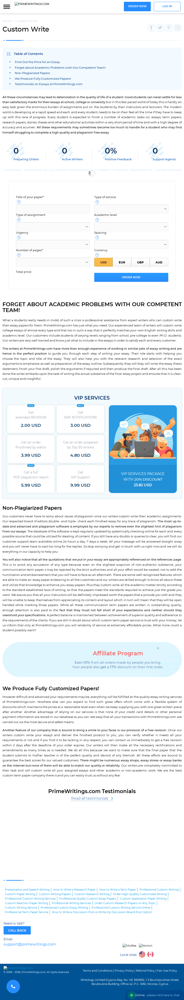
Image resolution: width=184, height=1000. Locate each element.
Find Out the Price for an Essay (37, 62)
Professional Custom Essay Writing (64, 907)
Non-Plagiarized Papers (32, 73)
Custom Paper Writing (20, 894)
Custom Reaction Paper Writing (26, 903)
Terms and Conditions (97, 970)
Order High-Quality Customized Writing (140, 894)
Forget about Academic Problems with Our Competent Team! (60, 67)
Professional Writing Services (71, 903)
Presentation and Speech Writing (27, 889)
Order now (137, 6)
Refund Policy (145, 970)
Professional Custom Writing (159, 889)
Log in (167, 6)
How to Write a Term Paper (117, 889)
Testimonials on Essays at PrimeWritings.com (49, 84)
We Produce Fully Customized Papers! (43, 78)
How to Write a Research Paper (74, 889)
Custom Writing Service (21, 907)
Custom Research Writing (92, 894)
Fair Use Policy (167, 970)
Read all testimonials (89, 798)
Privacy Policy (124, 970)
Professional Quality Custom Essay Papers (87, 898)
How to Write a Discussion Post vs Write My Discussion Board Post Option (102, 912)
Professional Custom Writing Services (30, 898)
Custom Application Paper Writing (143, 898)
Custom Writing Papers (55, 894)
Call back (17, 930)
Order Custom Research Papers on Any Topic (125, 903)
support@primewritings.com (30, 944)
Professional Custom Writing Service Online (121, 907)
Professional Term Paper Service (26, 912)
